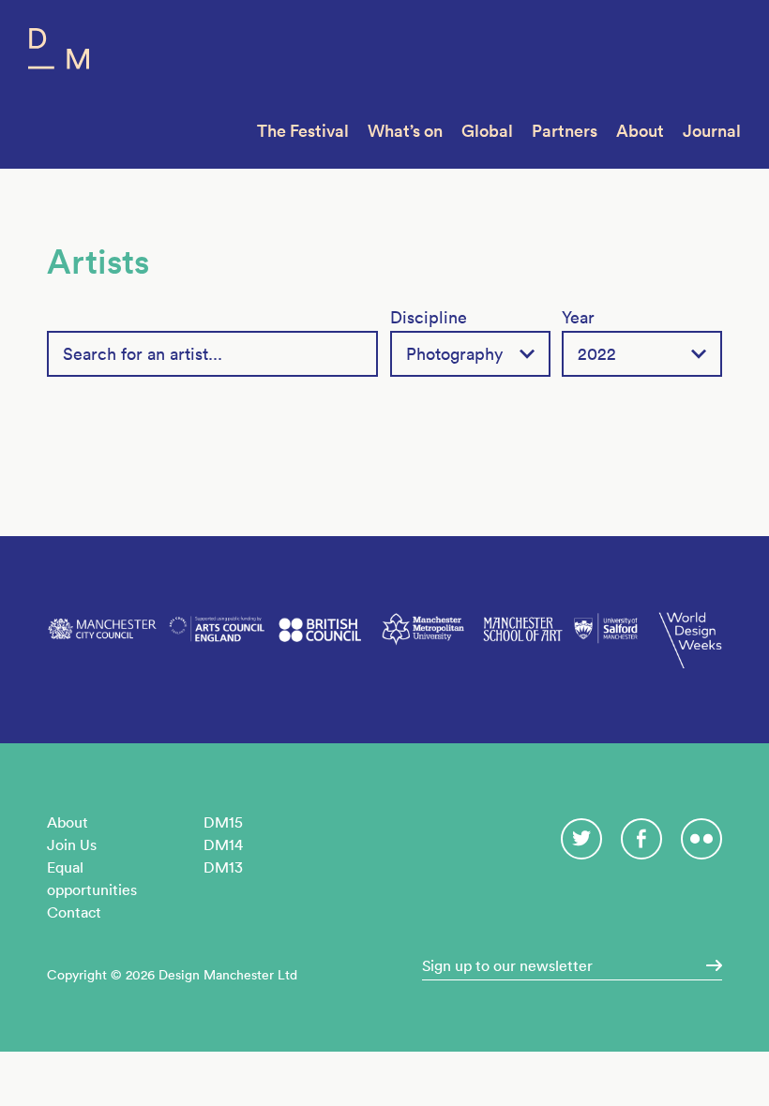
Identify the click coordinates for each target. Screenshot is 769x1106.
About (640, 131)
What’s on (405, 131)
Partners (564, 131)
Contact (74, 912)
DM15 (223, 822)
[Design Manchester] (58, 53)
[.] (708, 965)
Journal (712, 131)
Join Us (72, 844)
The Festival (303, 131)
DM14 (223, 844)
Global (487, 131)
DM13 (223, 867)
